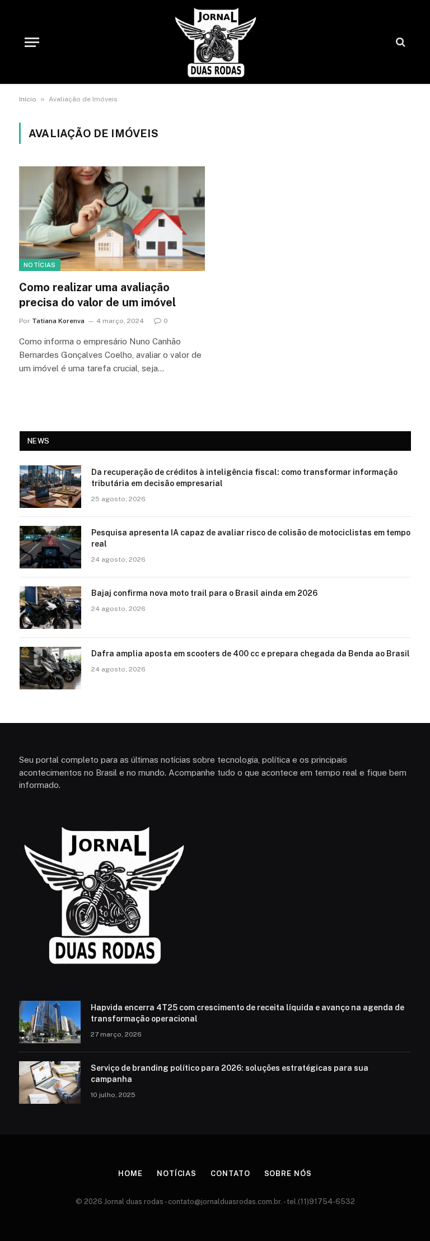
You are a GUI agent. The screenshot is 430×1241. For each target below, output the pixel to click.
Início (27, 99)
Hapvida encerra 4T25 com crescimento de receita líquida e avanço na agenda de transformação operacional (247, 1013)
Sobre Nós (288, 1173)
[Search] (399, 42)
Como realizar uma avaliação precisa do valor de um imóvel (97, 295)
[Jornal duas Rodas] (215, 42)
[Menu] (32, 42)
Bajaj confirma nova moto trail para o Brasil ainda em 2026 (204, 593)
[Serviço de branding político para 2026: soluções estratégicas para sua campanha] (50, 1082)
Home (130, 1173)
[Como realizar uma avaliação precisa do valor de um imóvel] (112, 218)
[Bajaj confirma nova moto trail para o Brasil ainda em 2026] (50, 607)
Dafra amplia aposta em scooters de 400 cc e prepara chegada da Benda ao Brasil (250, 653)
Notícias (40, 265)
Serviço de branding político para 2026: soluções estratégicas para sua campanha (229, 1073)
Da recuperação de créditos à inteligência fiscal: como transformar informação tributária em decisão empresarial (244, 478)
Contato (230, 1173)
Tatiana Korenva (58, 321)
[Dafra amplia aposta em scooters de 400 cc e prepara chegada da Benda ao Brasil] (50, 668)
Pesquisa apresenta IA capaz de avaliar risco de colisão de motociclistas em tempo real (250, 538)
